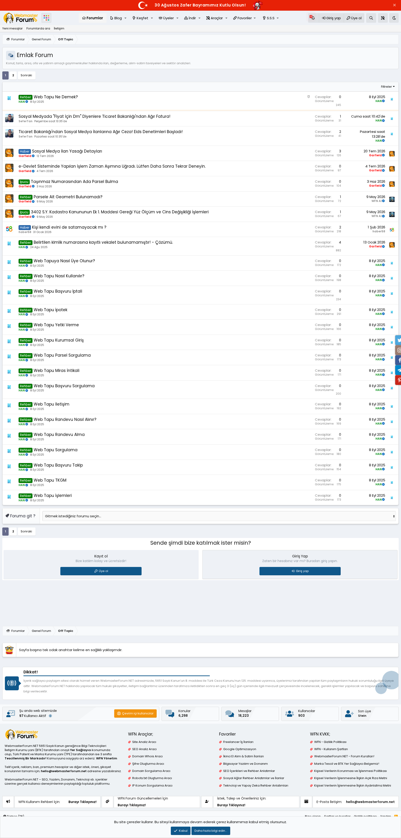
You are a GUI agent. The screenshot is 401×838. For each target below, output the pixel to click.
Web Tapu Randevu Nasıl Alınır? (65, 419)
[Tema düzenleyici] (383, 18)
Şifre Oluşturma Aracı (148, 764)
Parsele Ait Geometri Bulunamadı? (68, 197)
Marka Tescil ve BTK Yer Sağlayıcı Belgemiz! (346, 764)
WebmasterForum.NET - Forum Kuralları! (344, 756)
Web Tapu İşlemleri (53, 495)
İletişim (59, 28)
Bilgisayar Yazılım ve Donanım (245, 764)
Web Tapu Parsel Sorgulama (62, 355)
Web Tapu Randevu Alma (59, 434)
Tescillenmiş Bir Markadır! (25, 758)
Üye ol (103, 571)
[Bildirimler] (313, 18)
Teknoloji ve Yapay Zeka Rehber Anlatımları (255, 786)
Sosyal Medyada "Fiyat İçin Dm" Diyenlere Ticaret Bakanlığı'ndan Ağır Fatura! (94, 116)
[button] (394, 5)
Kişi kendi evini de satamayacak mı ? (69, 227)
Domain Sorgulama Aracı (151, 771)
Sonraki (26, 75)
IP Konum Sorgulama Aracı (152, 786)
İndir (192, 18)
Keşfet (142, 18)
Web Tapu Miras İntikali (56, 370)
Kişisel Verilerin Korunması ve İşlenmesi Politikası (350, 771)
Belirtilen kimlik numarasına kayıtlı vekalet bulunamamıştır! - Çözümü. (103, 242)
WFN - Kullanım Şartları (331, 749)
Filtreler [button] (386, 86)
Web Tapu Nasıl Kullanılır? (59, 276)
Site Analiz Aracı (144, 742)
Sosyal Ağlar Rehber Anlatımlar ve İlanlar (253, 778)
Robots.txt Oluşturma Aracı (152, 778)
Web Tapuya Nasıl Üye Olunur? (64, 261)
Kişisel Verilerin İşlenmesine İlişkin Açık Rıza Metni (350, 778)
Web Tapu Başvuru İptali (58, 291)
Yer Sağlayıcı (80, 750)
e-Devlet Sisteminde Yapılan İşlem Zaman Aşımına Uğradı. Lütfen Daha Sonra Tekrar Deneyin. (112, 166)
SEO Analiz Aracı (144, 749)
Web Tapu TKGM (50, 480)
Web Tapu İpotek (50, 310)
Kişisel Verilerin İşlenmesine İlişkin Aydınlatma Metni (352, 786)
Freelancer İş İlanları (238, 742)
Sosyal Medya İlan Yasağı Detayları (67, 151)
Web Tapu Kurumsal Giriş (59, 340)
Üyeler (168, 18)
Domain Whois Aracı (147, 756)
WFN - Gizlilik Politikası (330, 742)
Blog (118, 18)
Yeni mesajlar (12, 28)
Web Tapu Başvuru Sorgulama (64, 386)
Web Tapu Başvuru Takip (58, 465)
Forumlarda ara (38, 28)
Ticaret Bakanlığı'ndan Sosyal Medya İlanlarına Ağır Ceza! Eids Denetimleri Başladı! (101, 131)
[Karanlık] (394, 18)
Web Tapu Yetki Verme (56, 325)
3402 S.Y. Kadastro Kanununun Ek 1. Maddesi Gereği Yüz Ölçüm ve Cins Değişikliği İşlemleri (120, 212)
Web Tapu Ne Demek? (56, 97)
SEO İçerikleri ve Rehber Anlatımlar (249, 771)
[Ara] (371, 18)
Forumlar (95, 18)
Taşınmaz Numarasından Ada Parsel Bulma (74, 181)
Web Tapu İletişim (51, 404)
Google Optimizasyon (239, 749)
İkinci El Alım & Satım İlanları (243, 756)
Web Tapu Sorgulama (56, 450)
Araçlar (217, 18)
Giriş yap (302, 571)
